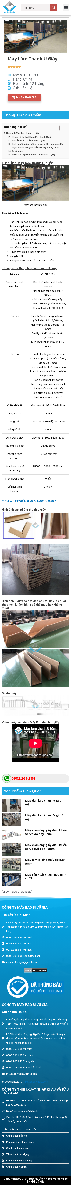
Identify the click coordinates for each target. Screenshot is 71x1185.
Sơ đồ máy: (17, 151)
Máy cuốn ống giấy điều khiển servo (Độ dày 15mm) (46, 847)
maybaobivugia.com (36, 1081)
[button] (66, 7)
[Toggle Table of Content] (61, 128)
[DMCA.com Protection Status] (35, 970)
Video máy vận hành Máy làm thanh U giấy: (33, 154)
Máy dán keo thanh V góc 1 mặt (44, 802)
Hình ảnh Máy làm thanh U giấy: (23, 133)
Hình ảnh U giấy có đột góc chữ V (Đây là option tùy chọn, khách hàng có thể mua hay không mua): (37, 146)
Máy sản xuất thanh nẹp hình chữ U (45, 876)
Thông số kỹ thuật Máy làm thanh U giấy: (32, 137)
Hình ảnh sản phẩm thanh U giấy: (28, 140)
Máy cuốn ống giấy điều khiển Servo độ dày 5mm (46, 832)
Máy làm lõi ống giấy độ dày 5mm (45, 861)
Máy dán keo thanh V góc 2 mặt (44, 817)
